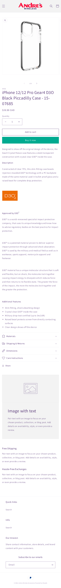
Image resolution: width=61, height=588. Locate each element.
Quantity (5, 116)
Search (9, 509)
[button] (3, 6)
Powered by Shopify (41, 583)
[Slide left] (24, 83)
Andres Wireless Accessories (27, 583)
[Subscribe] (52, 564)
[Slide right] (37, 83)
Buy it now (30, 140)
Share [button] (8, 365)
